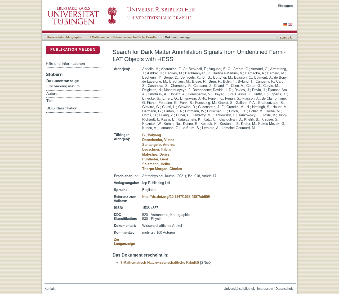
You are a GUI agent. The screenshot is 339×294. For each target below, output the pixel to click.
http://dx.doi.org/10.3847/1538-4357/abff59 (176, 197)
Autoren (53, 94)
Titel (49, 101)
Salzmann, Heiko (156, 164)
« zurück (284, 37)
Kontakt (49, 289)
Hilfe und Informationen (65, 63)
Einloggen (285, 5)
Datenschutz (284, 289)
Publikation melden (72, 50)
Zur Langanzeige (124, 241)
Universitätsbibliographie (64, 37)
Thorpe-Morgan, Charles (162, 169)
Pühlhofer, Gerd (155, 159)
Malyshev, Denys (156, 154)
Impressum (265, 289)
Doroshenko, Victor (158, 140)
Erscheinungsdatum (63, 86)
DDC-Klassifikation (61, 108)
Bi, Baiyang (151, 135)
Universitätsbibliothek (239, 289)
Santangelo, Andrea (158, 145)
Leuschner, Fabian (157, 149)
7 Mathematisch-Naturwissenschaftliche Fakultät (124, 37)
